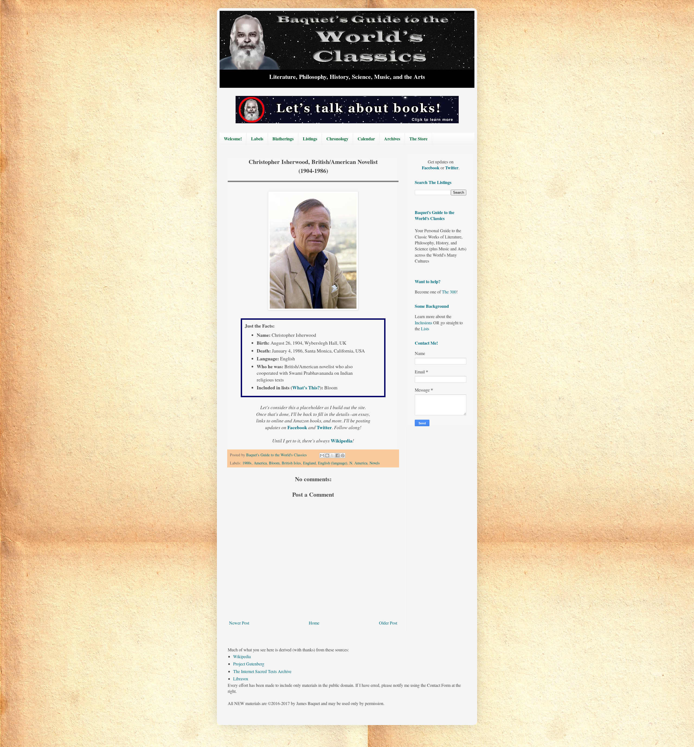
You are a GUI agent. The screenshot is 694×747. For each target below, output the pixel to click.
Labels (257, 138)
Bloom (274, 462)
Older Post (388, 623)
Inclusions (423, 322)
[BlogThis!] (327, 455)
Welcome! (233, 138)
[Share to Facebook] (337, 455)
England (309, 462)
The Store (418, 138)
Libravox (240, 678)
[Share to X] (332, 455)
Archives (392, 138)
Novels (375, 462)
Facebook (297, 427)
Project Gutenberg (248, 664)
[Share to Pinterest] (342, 455)
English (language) (332, 462)
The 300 (449, 292)
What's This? (306, 387)
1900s (247, 462)
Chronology (337, 138)
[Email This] (322, 455)
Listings (310, 138)
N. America (358, 462)
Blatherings (283, 138)
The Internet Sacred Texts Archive (262, 671)
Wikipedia (242, 656)
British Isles (291, 462)
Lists (425, 328)
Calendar (366, 138)
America (260, 462)
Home (314, 623)
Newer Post (239, 623)
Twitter (324, 427)
